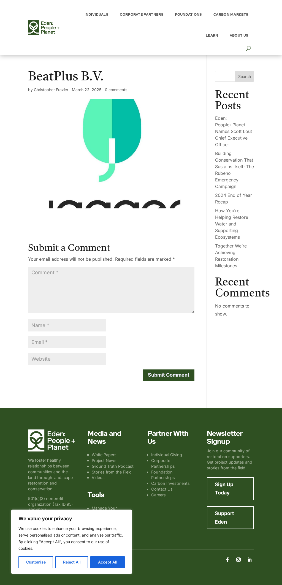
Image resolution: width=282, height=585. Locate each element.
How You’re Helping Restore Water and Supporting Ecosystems (231, 224)
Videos (98, 477)
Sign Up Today (224, 488)
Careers (158, 495)
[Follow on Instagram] (238, 559)
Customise (36, 562)
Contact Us (162, 489)
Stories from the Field (112, 472)
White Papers (104, 454)
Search (244, 76)
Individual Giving (166, 454)
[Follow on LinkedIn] (249, 559)
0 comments (116, 89)
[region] (71, 542)
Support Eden (224, 517)
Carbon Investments (170, 483)
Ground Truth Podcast (113, 466)
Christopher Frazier (51, 89)
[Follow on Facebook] (227, 559)
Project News (104, 460)
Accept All (107, 562)
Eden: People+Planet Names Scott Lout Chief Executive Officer (233, 131)
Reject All (72, 562)
